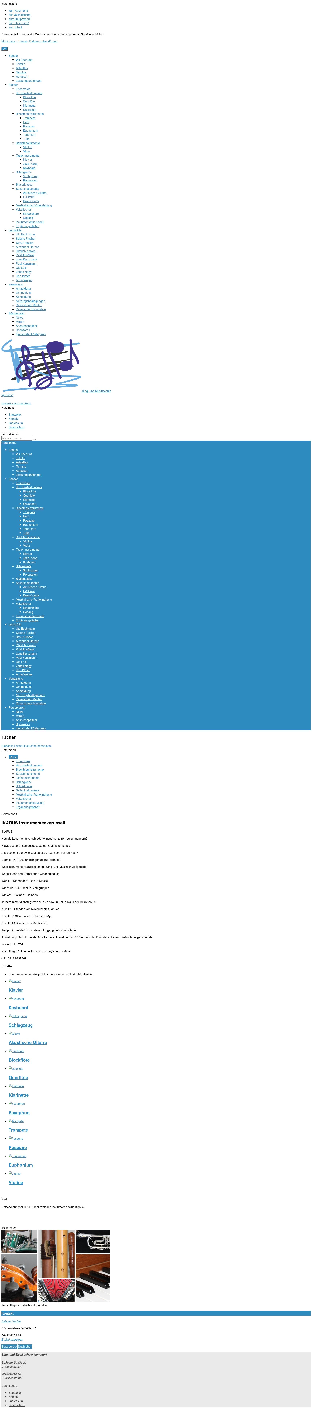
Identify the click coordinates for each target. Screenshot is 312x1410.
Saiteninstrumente (27, 189)
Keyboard (29, 168)
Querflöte (29, 101)
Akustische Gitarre (35, 193)
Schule (13, 55)
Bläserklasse (24, 184)
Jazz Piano (30, 164)
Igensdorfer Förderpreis (31, 334)
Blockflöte (29, 97)
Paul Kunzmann (26, 263)
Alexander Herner (27, 247)
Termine (21, 72)
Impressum (16, 423)
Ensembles (23, 89)
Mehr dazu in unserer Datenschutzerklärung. (29, 41)
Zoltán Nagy (24, 272)
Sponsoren (23, 330)
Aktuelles (22, 68)
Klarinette (29, 105)
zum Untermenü (19, 23)
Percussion (30, 180)
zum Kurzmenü (18, 10)
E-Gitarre (29, 197)
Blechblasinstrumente (30, 114)
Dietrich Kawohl (26, 251)
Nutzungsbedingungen (30, 301)
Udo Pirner (23, 276)
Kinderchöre (31, 213)
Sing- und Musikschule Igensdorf (24, 1354)
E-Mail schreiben (12, 1339)
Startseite (15, 414)
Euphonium (30, 130)
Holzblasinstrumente (29, 93)
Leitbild (20, 64)
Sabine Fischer (25, 238)
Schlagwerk (23, 172)
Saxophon (29, 110)
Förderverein (17, 313)
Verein (20, 322)
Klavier (27, 159)
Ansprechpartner (26, 326)
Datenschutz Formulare (31, 309)
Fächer (13, 85)
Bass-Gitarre (31, 201)
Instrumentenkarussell (30, 222)
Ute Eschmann (25, 234)
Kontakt (13, 419)
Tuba (26, 139)
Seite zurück (9, 1346)
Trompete (29, 118)
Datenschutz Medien (29, 305)
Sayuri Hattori (24, 243)
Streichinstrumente (28, 143)
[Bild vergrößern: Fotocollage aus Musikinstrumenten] (55, 1301)
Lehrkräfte (15, 230)
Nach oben (25, 1346)
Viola (26, 151)
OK (4, 48)
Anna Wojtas (24, 280)
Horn (26, 122)
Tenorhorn (29, 134)
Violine (27, 147)
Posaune (29, 126)
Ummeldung (24, 292)
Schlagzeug (30, 176)
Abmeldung (23, 297)
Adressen (22, 76)
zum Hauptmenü (19, 19)
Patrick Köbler (25, 255)
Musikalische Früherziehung (34, 205)
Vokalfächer (23, 209)
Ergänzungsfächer (27, 226)
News (19, 317)
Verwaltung (16, 284)
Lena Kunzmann (26, 259)
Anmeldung (23, 288)
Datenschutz (17, 427)
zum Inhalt (15, 27)
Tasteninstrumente (27, 155)
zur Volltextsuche (20, 15)
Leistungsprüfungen (28, 80)
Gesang (28, 218)
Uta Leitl (21, 267)
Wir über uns (24, 60)
